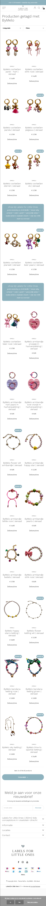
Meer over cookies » (32, 902)
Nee (19, 902)
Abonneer (38, 808)
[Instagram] (23, 862)
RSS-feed (37, 881)
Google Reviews (35, 886)
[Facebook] (18, 862)
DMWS (31, 881)
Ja (10, 902)
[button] (4, 8)
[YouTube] (27, 862)
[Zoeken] (39, 8)
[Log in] (35, 8)
